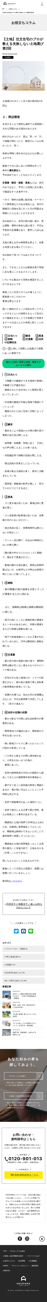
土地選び (8, 57)
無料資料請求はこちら (26, 1175)
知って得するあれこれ (16, 980)
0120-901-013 (25, 1159)
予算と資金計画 (13, 957)
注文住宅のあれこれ (15, 972)
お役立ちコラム (13, 9)
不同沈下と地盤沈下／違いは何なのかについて (24, 906)
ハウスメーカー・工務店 (16, 949)
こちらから (16, 881)
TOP (3, 9)
